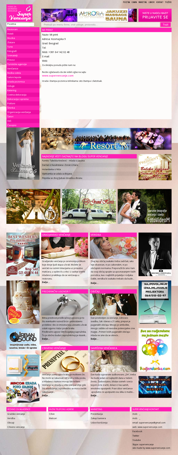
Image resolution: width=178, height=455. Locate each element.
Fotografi (12, 51)
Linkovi (152, 2)
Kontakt (159, 2)
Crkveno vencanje (16, 427)
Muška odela (14, 72)
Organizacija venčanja (19, 112)
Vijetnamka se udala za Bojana (57, 173)
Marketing (143, 2)
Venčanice (12, 68)
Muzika (11, 38)
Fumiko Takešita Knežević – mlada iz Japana (63, 160)
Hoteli (10, 33)
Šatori (10, 116)
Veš (9, 120)
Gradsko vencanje (16, 413)
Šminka (11, 107)
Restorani (12, 29)
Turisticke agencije (17, 64)
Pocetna (126, 2)
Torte (10, 46)
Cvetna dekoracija (16, 94)
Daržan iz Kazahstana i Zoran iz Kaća (60, 165)
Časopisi (11, 125)
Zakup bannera (98, 418)
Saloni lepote (14, 77)
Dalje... (95, 283)
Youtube (136, 440)
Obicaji (10, 422)
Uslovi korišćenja (99, 422)
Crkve (52, 413)
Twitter (135, 435)
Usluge (11, 86)
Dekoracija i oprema (18, 99)
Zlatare (11, 42)
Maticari (53, 418)
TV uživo (168, 2)
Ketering (11, 90)
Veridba (11, 418)
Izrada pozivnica (16, 81)
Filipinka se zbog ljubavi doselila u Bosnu (62, 178)
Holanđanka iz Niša (51, 169)
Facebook (137, 431)
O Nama (134, 2)
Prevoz (11, 59)
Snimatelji (12, 55)
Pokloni (11, 103)
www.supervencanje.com (150, 427)
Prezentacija (97, 413)
